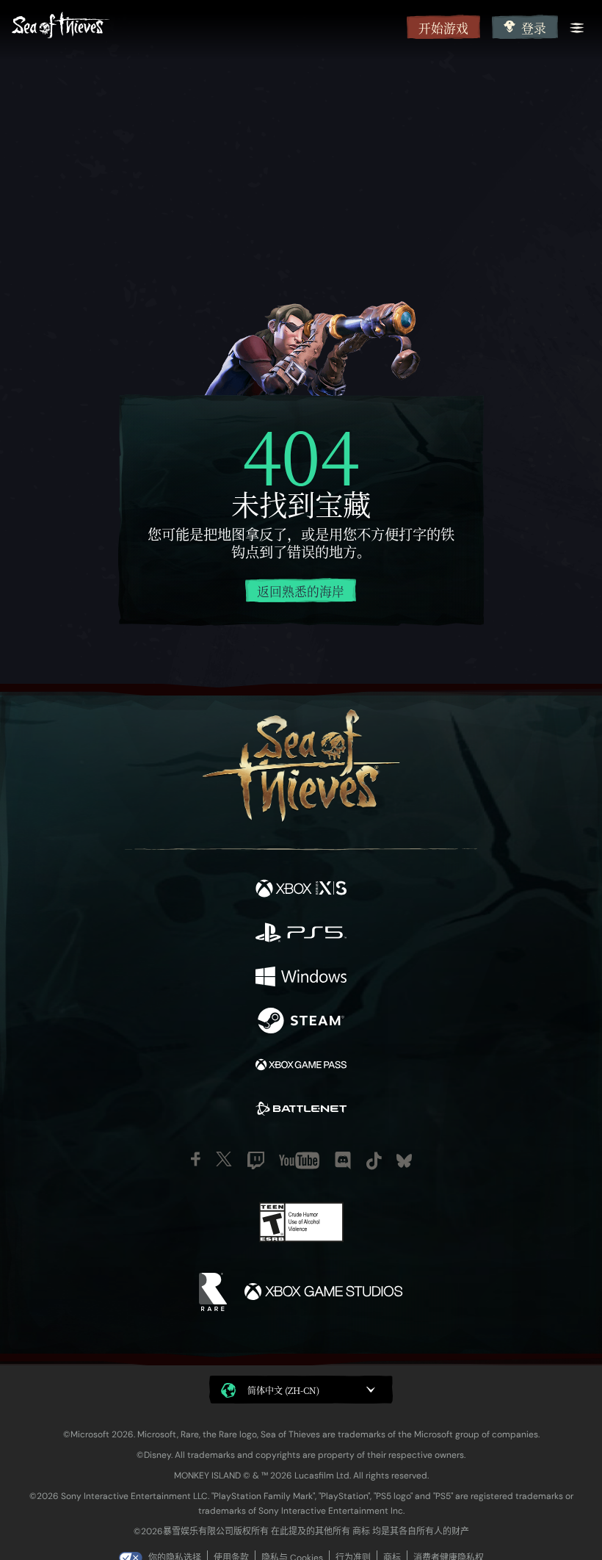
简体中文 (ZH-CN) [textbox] (283, 1390)
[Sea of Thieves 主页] (206, 27)
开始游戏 (443, 28)
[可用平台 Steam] (301, 1022)
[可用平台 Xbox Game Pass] (301, 1066)
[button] (301, 1390)
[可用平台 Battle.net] (301, 1110)
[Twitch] (256, 1160)
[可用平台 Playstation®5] (301, 934)
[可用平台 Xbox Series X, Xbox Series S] (301, 890)
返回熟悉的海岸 (300, 591)
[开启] (577, 28)
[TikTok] (374, 1160)
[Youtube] (299, 1160)
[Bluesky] (404, 1160)
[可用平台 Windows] (301, 978)
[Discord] (343, 1160)
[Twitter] (224, 1159)
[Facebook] (195, 1159)
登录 (533, 28)
